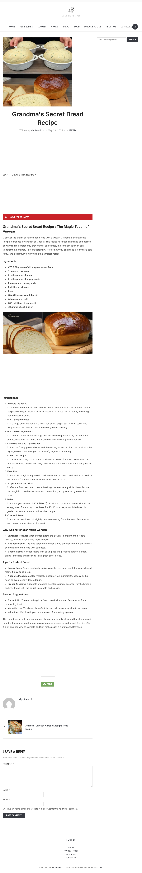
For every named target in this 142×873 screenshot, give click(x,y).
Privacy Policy (92, 26)
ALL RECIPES (26, 26)
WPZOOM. (98, 867)
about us (111, 26)
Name (6, 790)
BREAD (66, 26)
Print (49, 684)
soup (77, 26)
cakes (54, 26)
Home (12, 26)
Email (6, 799)
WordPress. (57, 867)
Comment (8, 764)
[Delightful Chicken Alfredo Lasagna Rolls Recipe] (15, 727)
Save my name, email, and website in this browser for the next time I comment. (42, 809)
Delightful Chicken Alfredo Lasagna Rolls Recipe (46, 727)
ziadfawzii (36, 130)
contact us (127, 26)
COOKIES (41, 26)
